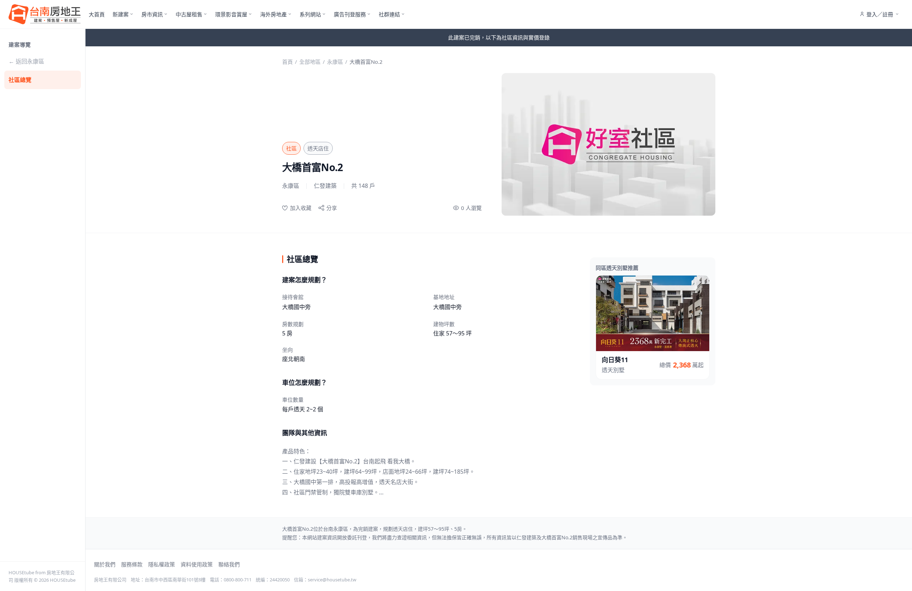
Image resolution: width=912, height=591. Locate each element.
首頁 (287, 61)
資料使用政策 (197, 564)
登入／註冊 (879, 14)
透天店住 (318, 148)
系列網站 (310, 14)
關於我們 (104, 564)
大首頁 (97, 14)
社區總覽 (20, 80)
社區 (291, 148)
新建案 (121, 14)
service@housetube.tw (332, 579)
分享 (331, 207)
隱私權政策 (161, 564)
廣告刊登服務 (350, 14)
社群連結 (389, 14)
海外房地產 (273, 14)
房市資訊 (152, 14)
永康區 (335, 61)
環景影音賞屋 (231, 14)
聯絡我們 (229, 564)
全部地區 (310, 61)
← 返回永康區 (26, 61)
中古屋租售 (189, 14)
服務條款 (131, 564)
